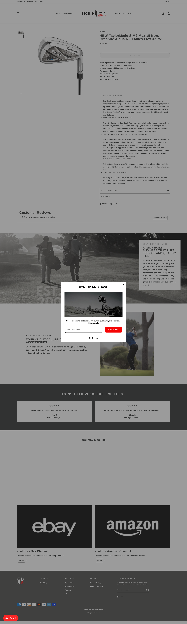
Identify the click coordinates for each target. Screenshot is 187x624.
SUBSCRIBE (113, 330)
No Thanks (93, 338)
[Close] (123, 284)
